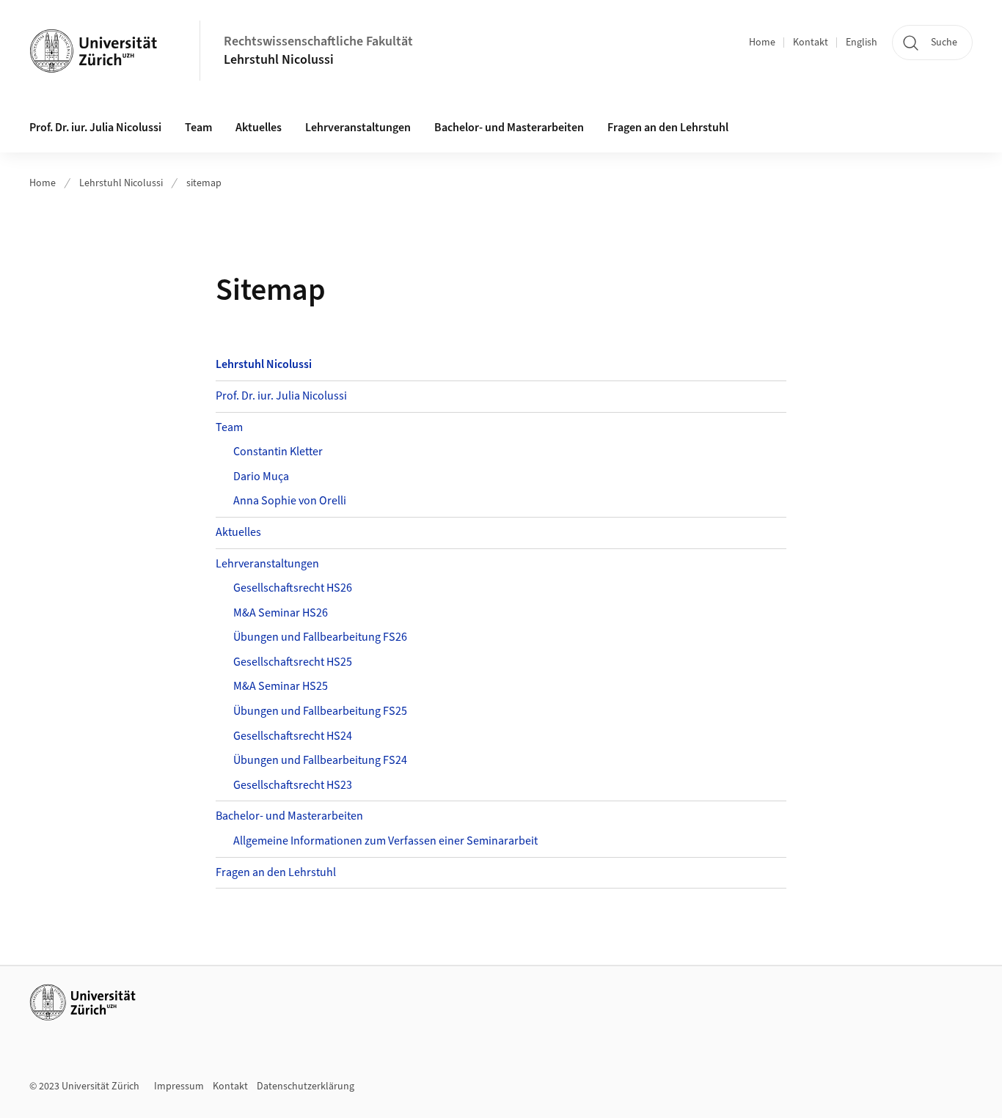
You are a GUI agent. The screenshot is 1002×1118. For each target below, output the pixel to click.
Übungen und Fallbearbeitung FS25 (320, 711)
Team (229, 427)
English (861, 42)
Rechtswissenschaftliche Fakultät (318, 41)
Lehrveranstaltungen (267, 564)
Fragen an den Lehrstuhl (667, 127)
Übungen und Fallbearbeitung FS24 (320, 760)
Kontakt (810, 42)
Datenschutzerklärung (305, 1086)
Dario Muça (261, 476)
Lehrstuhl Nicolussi (279, 60)
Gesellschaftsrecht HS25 (292, 662)
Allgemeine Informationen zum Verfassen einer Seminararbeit (385, 841)
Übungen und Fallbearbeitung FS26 (320, 637)
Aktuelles (258, 127)
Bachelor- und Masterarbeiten (509, 127)
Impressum (179, 1086)
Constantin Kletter (278, 452)
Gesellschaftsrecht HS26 (292, 588)
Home (762, 42)
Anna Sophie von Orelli (289, 501)
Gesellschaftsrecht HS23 (292, 785)
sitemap (204, 183)
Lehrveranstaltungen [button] (358, 127)
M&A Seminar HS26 (280, 613)
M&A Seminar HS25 (280, 686)
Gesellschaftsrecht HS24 (292, 736)
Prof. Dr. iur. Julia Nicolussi (95, 127)
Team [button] (198, 127)
